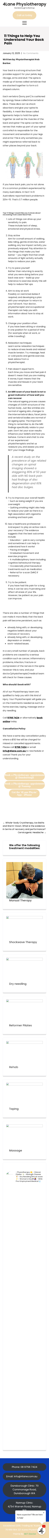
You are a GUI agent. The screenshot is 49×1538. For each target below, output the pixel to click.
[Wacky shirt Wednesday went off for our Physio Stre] (24, 1412)
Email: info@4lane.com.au (21, 1476)
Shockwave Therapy (23, 942)
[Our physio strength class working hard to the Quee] (24, 1217)
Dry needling (18, 984)
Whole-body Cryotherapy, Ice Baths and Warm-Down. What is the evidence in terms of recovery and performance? (24, 826)
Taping (14, 1109)
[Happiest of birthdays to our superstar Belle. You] (24, 1196)
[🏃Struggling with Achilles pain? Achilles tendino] (24, 1369)
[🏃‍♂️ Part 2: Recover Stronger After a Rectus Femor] (24, 1282)
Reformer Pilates (20, 1025)
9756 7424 (21, 747)
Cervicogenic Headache (32, 832)
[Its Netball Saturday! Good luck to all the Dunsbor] (24, 1325)
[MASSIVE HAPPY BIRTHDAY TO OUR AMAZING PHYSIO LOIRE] (24, 1347)
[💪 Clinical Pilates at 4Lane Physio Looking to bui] (24, 1261)
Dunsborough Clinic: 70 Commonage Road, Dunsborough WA (25, 1489)
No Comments (30, 53)
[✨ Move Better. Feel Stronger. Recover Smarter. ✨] (24, 1433)
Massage (15, 1150)
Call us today (24, 15)
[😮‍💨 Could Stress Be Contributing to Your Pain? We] (24, 1390)
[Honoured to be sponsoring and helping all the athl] (24, 1239)
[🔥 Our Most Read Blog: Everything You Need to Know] (24, 1304)
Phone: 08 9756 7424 (24, 1467)
